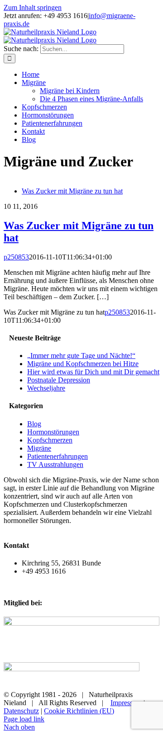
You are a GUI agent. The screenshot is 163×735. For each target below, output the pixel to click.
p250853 (16, 257)
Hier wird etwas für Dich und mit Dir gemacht (93, 372)
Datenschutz (21, 711)
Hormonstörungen (53, 432)
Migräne (39, 448)
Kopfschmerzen (49, 440)
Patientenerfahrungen (57, 456)
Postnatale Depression (58, 380)
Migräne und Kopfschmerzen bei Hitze (83, 364)
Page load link (24, 719)
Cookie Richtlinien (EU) (79, 711)
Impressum (126, 703)
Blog (34, 424)
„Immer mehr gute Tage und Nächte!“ (81, 355)
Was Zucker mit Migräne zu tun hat (72, 191)
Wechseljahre (46, 388)
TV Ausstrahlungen (55, 464)
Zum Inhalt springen (33, 7)
